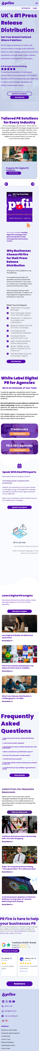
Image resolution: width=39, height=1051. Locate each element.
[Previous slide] (6, 184)
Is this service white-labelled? (13, 743)
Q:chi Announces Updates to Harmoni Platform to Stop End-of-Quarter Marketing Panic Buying (18, 899)
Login (35, 8)
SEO (7, 933)
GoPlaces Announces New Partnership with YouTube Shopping (19, 837)
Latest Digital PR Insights (17, 595)
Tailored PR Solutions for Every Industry (19, 120)
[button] (36, 3)
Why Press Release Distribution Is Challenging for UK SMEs (16, 697)
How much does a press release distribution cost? (18, 738)
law (33, 931)
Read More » (7, 640)
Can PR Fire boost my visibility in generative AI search (18, 768)
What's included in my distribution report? (18, 752)
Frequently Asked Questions (17, 723)
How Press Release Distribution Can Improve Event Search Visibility (18, 667)
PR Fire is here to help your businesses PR (19, 921)
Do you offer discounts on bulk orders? (16, 755)
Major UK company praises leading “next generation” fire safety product (19, 867)
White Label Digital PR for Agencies (19, 380)
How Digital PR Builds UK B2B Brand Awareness (17, 636)
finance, (3, 933)
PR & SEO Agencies (19, 446)
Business (5, 1026)
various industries (19, 931)
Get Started (25, 8)
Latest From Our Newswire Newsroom (18, 790)
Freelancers (19, 429)
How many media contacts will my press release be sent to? (19, 763)
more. (20, 933)
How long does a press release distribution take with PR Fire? (19, 747)
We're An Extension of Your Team (19, 388)
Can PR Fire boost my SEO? (12, 759)
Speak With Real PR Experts (19, 472)
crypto (11, 933)
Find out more (13, 173)
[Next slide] (32, 184)
